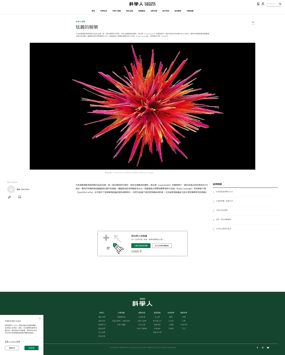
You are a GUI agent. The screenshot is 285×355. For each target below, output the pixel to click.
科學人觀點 (121, 324)
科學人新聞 (80, 21)
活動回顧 (190, 11)
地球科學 (183, 324)
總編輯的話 (121, 317)
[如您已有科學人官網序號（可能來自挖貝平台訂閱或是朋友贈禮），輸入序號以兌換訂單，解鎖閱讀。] (140, 251)
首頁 (93, 11)
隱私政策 (102, 336)
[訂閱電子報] (258, 3)
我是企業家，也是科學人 (121, 321)
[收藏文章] (20, 197)
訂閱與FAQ (102, 324)
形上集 (157, 317)
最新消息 (102, 321)
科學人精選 (116, 11)
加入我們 (102, 332)
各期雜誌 (141, 11)
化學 (183, 321)
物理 (183, 317)
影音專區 (178, 11)
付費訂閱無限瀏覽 (141, 245)
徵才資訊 (165, 11)
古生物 (170, 321)
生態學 (170, 328)
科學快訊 (103, 11)
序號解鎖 (135, 251)
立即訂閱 (153, 11)
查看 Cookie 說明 (12, 341)
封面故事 (141, 317)
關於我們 (102, 317)
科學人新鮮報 (142, 328)
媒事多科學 (157, 332)
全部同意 (31, 348)
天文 (183, 328)
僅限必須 (12, 348)
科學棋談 (157, 328)
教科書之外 (157, 321)
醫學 (171, 317)
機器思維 (157, 324)
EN (253, 22)
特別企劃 (129, 11)
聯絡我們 (102, 328)
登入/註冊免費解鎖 (162, 246)
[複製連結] (9, 197)
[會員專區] (263, 3)
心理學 (170, 324)
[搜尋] (280, 3)
